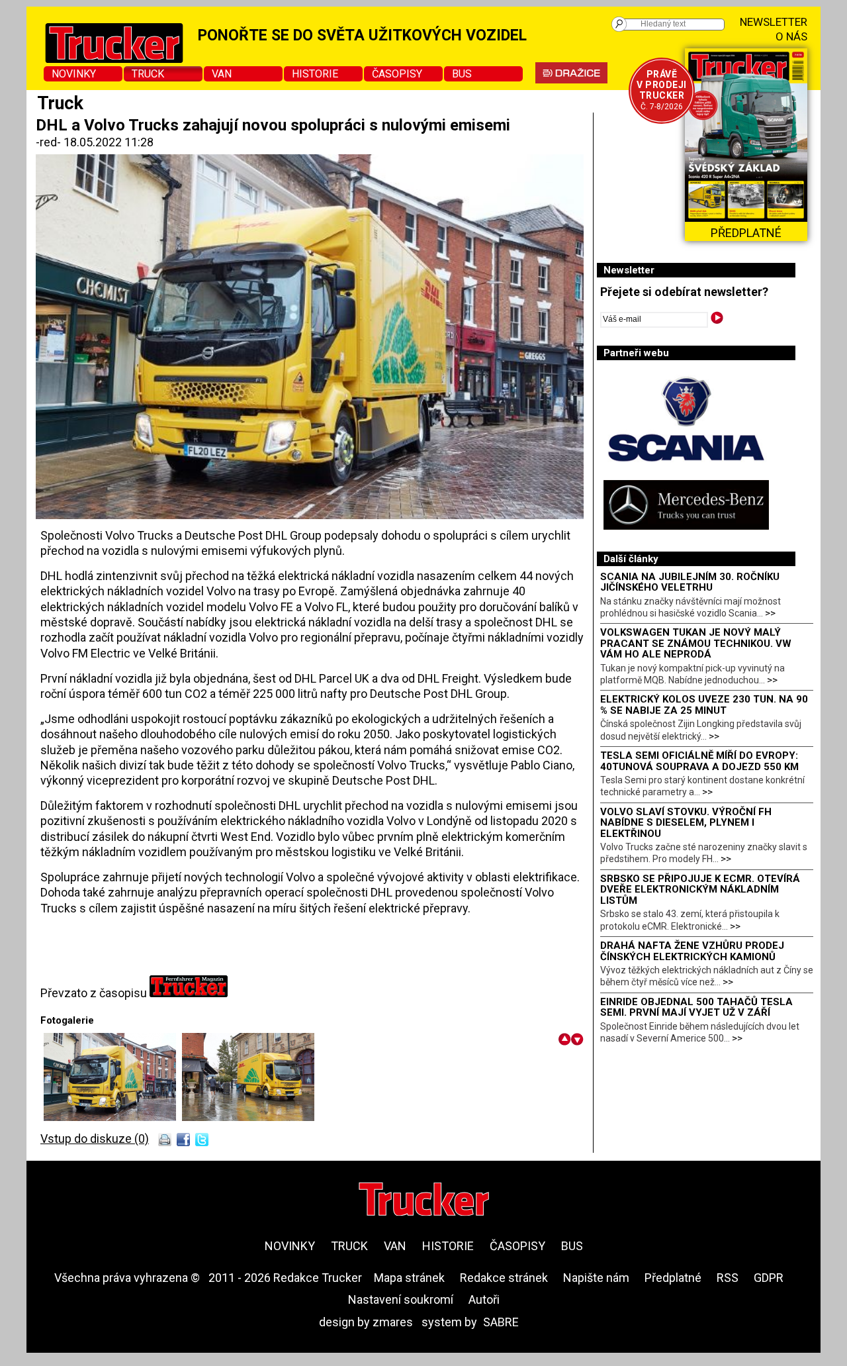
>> (770, 613)
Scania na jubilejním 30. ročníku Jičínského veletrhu (690, 582)
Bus (462, 74)
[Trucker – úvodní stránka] (424, 1200)
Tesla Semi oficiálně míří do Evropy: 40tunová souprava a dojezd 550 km (699, 761)
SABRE (501, 1322)
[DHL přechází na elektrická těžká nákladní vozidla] (113, 1117)
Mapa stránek (409, 1278)
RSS (727, 1278)
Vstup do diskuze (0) (94, 1139)
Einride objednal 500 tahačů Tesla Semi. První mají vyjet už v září (696, 1007)
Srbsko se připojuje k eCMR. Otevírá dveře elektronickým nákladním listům (700, 889)
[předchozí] (564, 1039)
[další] (577, 1039)
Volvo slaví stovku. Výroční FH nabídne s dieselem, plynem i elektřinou (686, 823)
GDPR (768, 1278)
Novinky (74, 74)
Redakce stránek (504, 1278)
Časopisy (397, 74)
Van (222, 74)
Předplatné (673, 1278)
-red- (50, 142)
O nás (791, 36)
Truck (148, 74)
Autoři (484, 1299)
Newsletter (773, 21)
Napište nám (596, 1278)
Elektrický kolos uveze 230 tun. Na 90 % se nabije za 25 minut (704, 704)
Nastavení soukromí (400, 1299)
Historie (315, 74)
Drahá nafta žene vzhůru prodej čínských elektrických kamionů (692, 951)
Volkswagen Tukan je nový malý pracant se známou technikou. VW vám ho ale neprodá (695, 643)
